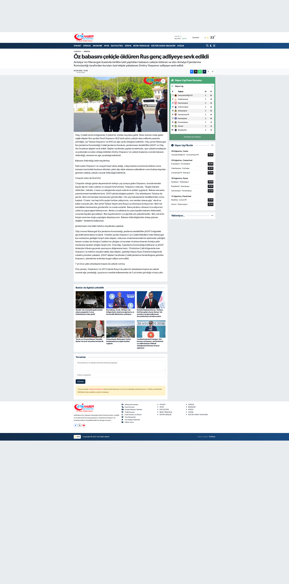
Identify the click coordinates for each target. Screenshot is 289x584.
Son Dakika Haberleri (132, 420)
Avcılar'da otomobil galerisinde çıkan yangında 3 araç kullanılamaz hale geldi (89, 312)
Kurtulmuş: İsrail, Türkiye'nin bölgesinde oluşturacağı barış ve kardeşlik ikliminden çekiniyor (120, 312)
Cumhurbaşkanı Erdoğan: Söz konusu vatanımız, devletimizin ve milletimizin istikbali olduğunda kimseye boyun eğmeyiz (150, 343)
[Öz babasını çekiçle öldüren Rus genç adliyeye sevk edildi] (121, 104)
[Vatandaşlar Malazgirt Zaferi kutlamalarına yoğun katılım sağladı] (120, 329)
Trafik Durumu (130, 412)
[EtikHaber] (84, 37)
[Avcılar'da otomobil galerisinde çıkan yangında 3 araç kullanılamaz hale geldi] (90, 300)
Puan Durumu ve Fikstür (133, 414)
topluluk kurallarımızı (96, 389)
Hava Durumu (129, 407)
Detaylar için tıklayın (192, 137)
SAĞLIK (180, 46)
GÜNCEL (87, 46)
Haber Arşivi (129, 422)
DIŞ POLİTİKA (117, 46)
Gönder (80, 382)
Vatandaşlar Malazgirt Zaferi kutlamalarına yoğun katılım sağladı (118, 341)
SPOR (106, 46)
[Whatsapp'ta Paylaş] (200, 72)
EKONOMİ (97, 46)
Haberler (77, 51)
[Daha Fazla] (204, 72)
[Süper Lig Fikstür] (212, 145)
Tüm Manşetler (130, 417)
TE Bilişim (212, 437)
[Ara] (207, 45)
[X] (80, 425)
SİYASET (77, 46)
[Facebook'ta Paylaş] (191, 72)
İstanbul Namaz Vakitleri (133, 409)
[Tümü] (212, 216)
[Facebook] (75, 425)
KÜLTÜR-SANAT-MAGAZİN (163, 46)
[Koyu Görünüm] (210, 45)
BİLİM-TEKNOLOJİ (141, 46)
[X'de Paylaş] (196, 72)
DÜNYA (128, 46)
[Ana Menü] (213, 45)
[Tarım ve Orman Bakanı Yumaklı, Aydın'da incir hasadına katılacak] (90, 329)
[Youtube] (84, 425)
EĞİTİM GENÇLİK (165, 414)
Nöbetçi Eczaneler (131, 404)
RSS (78, 437)
